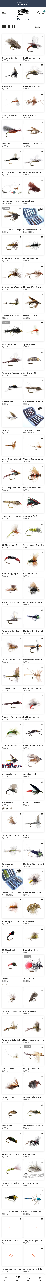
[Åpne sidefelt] (3, 644)
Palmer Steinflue (30, 258)
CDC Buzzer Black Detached (14, 1269)
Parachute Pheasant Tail (13, 373)
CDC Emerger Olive (10, 1183)
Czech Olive (28, 921)
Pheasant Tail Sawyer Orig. (14, 717)
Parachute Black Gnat (12, 172)
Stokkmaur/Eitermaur (32, 659)
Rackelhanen (29, 201)
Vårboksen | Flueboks (33, 430)
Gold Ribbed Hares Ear (33, 402)
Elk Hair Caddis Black (32, 602)
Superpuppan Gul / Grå (33, 545)
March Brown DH (30, 316)
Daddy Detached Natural (34, 688)
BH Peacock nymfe (10, 1154)
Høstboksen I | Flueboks (12, 892)
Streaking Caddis (9, 58)
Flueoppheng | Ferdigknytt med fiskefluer (20, 201)
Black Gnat (7, 86)
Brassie (5, 979)
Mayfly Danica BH (31, 1068)
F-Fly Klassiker (29, 1011)
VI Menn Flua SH (9, 774)
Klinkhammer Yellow (32, 892)
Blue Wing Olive (8, 688)
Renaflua (6, 144)
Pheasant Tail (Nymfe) (33, 287)
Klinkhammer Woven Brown (14, 287)
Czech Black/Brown (32, 1097)
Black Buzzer (7, 402)
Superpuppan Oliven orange (14, 921)
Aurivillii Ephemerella (11, 602)
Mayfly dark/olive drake (34, 1040)
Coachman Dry (30, 573)
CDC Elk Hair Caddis (11, 835)
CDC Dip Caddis (9, 1097)
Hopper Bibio (29, 1154)
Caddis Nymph (29, 774)
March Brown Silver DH (33, 144)
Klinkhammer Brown (32, 58)
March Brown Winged (11, 459)
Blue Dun (27, 835)
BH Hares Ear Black (10, 344)
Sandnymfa (7, 1126)
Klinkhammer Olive (31, 86)
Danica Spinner (8, 1068)
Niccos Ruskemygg (31, 1183)
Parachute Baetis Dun (33, 172)
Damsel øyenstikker (32, 1212)
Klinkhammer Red (31, 717)
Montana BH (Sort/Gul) (12, 1212)
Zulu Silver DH (29, 979)
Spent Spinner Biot (10, 115)
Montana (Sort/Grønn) (33, 864)
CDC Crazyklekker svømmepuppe (17, 1011)
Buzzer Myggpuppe (10, 573)
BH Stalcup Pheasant (11, 487)
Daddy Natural (29, 115)
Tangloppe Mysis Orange (34, 1240)
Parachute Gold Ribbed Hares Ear (17, 1040)
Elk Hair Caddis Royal (32, 487)
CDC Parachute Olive (11, 545)
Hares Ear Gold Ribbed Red (14, 516)
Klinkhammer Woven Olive (13, 745)
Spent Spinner (29, 344)
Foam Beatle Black (10, 1240)
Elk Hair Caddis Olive (11, 659)
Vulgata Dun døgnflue (33, 459)
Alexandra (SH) (30, 516)
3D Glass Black (8, 950)
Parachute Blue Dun (10, 631)
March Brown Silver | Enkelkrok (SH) (17, 230)
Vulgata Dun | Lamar (11, 316)
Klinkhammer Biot (9, 803)
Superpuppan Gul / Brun (13, 258)
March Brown (8, 430)
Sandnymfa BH (29, 373)
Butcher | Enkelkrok (31, 803)
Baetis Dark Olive (30, 950)
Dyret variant (7, 864)
